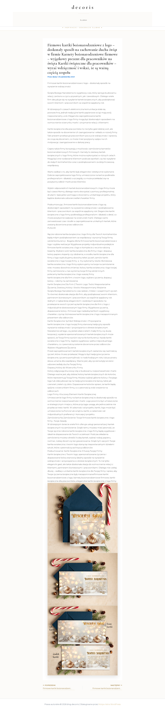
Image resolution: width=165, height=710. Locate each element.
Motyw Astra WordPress (110, 704)
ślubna (83, 20)
